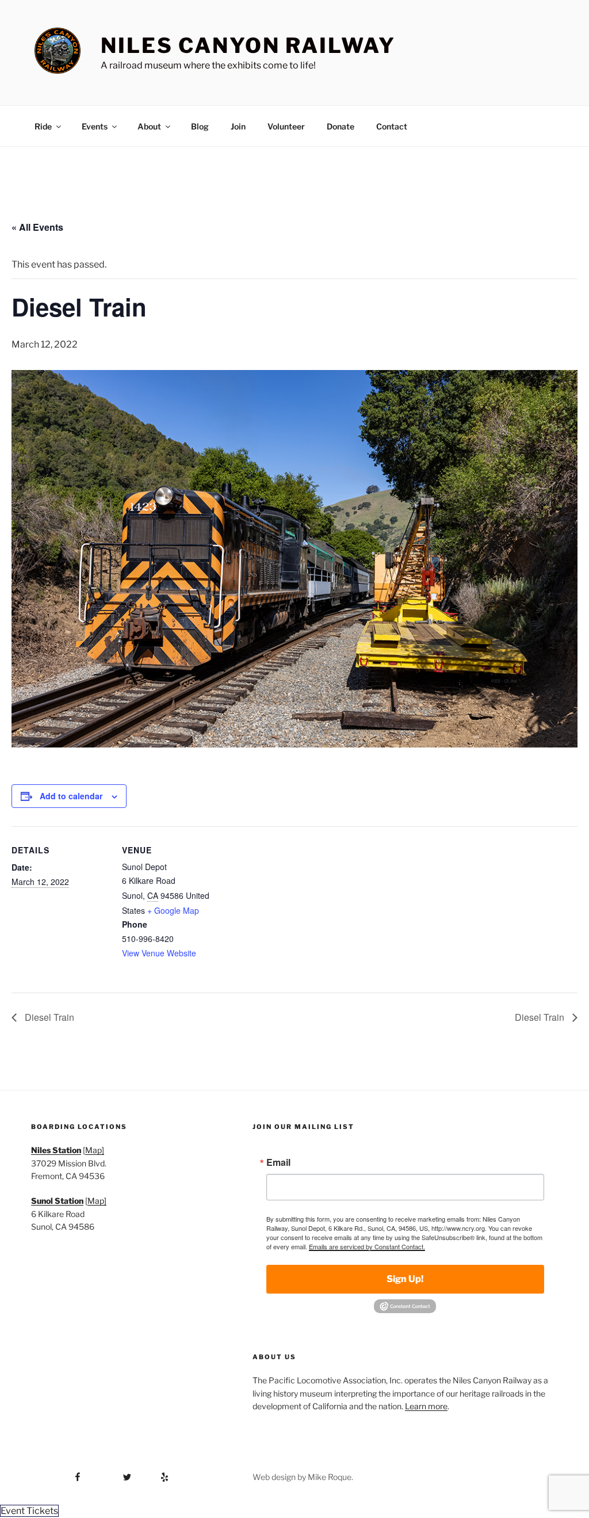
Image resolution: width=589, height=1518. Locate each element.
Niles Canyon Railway (248, 45)
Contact (391, 126)
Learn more (426, 1406)
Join (238, 126)
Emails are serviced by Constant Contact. (367, 1246)
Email (278, 1162)
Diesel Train (48, 1017)
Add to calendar (71, 796)
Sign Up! (405, 1278)
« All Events (37, 227)
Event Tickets (29, 1510)
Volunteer (286, 126)
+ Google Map (173, 910)
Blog (200, 126)
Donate (340, 126)
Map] (94, 1150)
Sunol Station (57, 1201)
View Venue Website (159, 953)
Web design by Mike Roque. (303, 1477)
